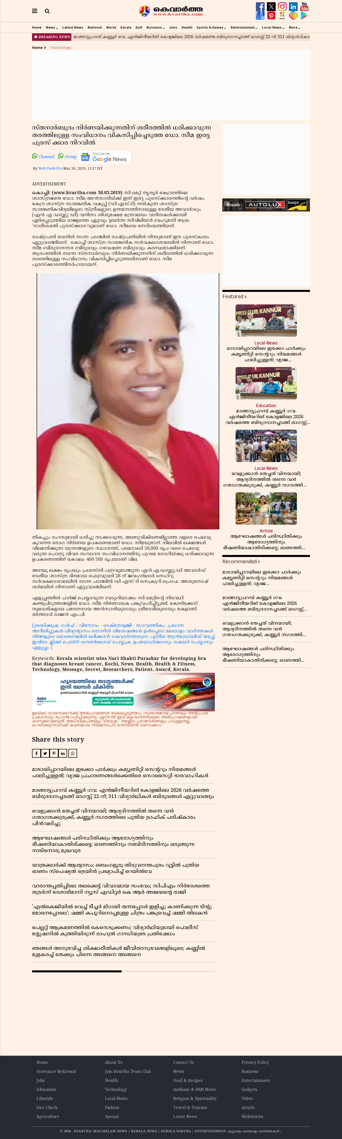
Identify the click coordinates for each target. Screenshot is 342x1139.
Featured (232, 296)
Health (187, 27)
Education (46, 1089)
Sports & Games (210, 27)
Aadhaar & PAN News (194, 1089)
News (50, 27)
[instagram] (282, 6)
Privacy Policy (255, 1062)
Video (247, 1098)
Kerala (125, 27)
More (293, 27)
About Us (113, 1062)
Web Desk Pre (50, 169)
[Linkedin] (293, 6)
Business (154, 27)
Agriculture (48, 1116)
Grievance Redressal (56, 1071)
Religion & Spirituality (195, 1098)
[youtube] (304, 6)
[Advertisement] (171, 85)
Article (248, 1107)
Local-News (272, 27)
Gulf (138, 27)
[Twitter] (271, 6)
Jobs (173, 27)
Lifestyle (45, 1098)
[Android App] (304, 15)
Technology (60, 48)
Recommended (239, 561)
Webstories (252, 1116)
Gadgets (249, 1089)
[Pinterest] (271, 15)
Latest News (72, 27)
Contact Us (183, 1062)
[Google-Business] (260, 15)
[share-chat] (293, 15)
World (111, 27)
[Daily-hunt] (282, 15)
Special (112, 1116)
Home (37, 27)
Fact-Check (47, 1107)
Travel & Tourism (190, 1107)
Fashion (112, 1107)
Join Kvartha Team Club (128, 1071)
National (95, 27)
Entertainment (243, 27)
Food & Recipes (188, 1080)
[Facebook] (260, 6)
